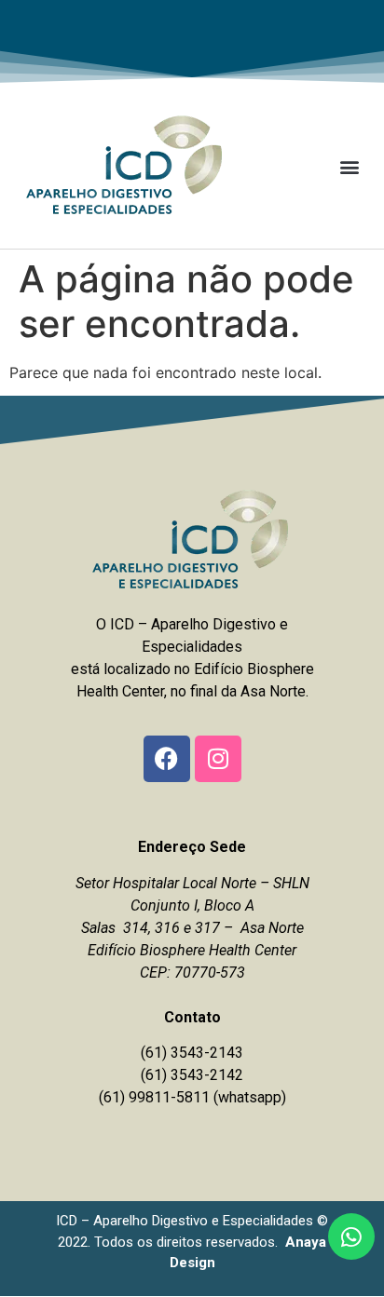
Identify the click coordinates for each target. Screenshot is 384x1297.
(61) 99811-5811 (154, 1097)
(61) (156, 1075)
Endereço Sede (192, 847)
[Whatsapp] (351, 1236)
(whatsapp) (249, 1097)
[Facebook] (167, 759)
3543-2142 (207, 1075)
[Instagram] (218, 759)
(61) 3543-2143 (192, 1052)
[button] (350, 166)
